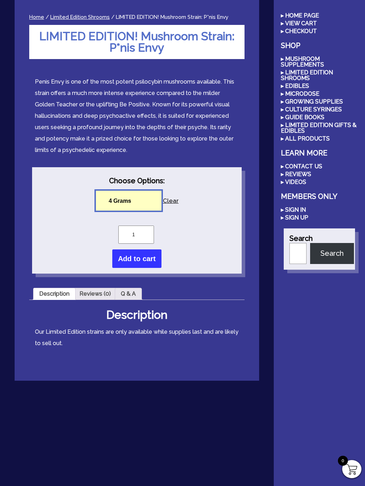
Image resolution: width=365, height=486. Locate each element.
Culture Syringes (313, 110)
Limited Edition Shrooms (80, 17)
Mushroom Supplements (302, 62)
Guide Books (304, 118)
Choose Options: (137, 180)
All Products (307, 139)
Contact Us (303, 167)
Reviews (298, 174)
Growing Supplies (314, 102)
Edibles (297, 86)
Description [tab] (54, 293)
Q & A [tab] (128, 293)
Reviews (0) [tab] (95, 293)
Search (301, 238)
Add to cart (137, 259)
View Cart (301, 24)
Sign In (295, 210)
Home (36, 17)
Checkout (301, 31)
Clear (171, 200)
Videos (295, 182)
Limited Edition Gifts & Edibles (318, 128)
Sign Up (296, 218)
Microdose (302, 94)
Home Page (302, 16)
